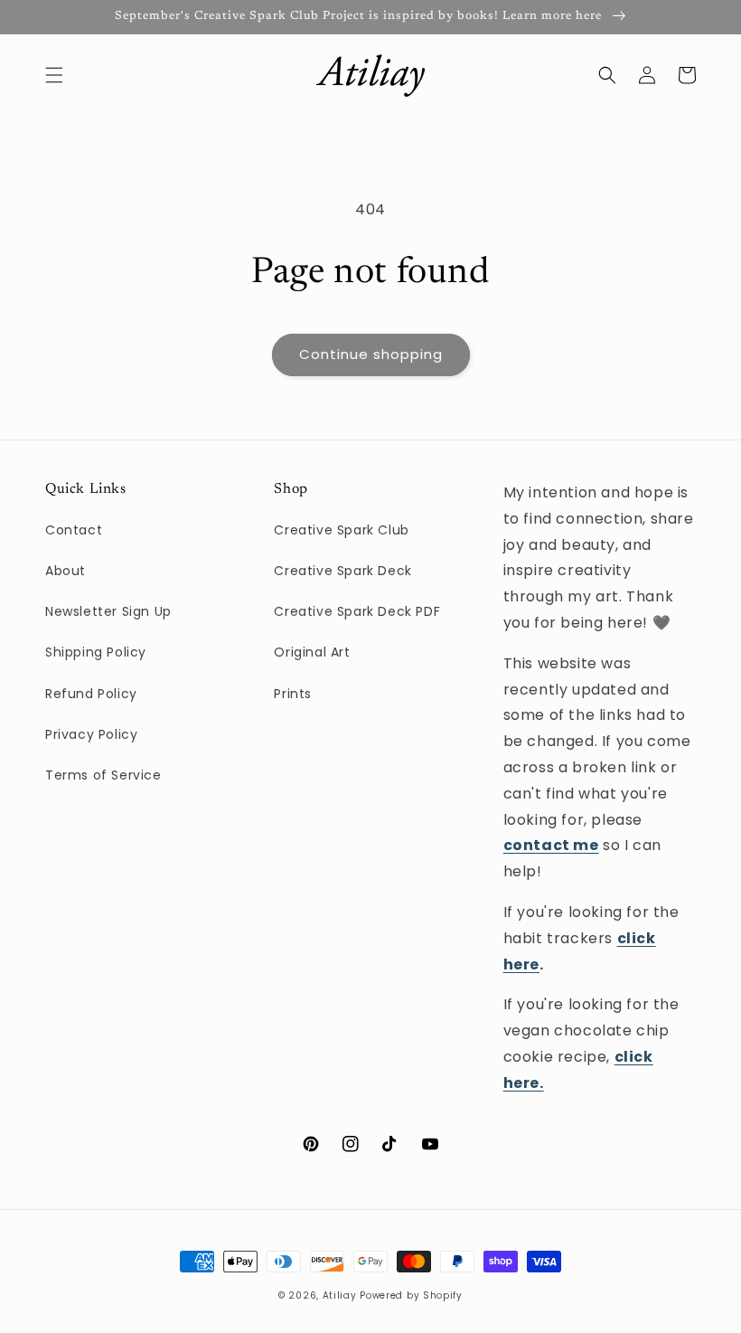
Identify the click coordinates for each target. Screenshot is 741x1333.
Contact (73, 530)
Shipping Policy (95, 652)
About (65, 571)
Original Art (312, 652)
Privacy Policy (91, 734)
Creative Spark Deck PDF (357, 611)
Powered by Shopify (411, 1295)
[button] (54, 75)
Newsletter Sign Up (108, 611)
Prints (293, 694)
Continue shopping (371, 354)
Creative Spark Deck (342, 571)
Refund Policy (91, 694)
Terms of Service (103, 775)
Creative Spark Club (341, 530)
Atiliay (340, 1295)
